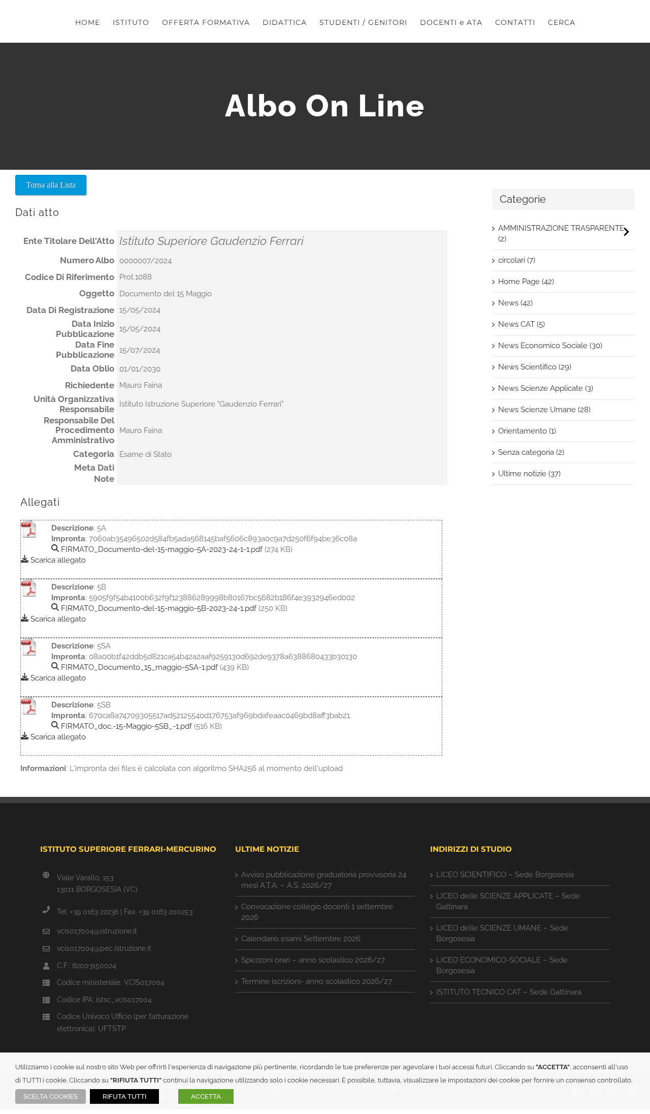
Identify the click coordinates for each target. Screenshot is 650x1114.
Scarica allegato (57, 560)
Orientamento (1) (527, 431)
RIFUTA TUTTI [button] (124, 1096)
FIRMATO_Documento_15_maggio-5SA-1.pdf (138, 667)
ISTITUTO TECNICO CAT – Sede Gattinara (508, 992)
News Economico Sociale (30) (550, 345)
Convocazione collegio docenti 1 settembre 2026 (317, 912)
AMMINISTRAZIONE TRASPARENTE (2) (561, 233)
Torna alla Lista (51, 184)
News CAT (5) (521, 324)
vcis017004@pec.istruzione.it (104, 948)
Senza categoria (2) (531, 452)
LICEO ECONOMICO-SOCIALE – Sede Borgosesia (502, 965)
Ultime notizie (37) (529, 473)
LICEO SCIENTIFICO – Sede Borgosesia (505, 874)
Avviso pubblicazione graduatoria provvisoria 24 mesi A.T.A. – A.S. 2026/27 (323, 880)
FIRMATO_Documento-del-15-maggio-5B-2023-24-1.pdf (157, 608)
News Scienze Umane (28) (544, 409)
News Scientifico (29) (534, 367)
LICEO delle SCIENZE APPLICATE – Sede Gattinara (508, 901)
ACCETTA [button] (206, 1096)
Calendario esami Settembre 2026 (301, 938)
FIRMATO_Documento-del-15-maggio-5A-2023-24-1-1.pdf (161, 549)
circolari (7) (516, 260)
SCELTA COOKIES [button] (50, 1096)
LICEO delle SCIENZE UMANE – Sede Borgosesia (502, 933)
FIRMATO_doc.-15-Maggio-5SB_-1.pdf (125, 726)
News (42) (515, 302)
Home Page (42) (526, 281)
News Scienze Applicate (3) (545, 388)
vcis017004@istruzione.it (97, 931)
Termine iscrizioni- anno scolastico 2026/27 (316, 981)
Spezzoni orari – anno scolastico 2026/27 (313, 960)
